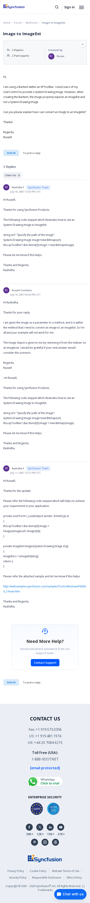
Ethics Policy (74, 877)
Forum (18, 22)
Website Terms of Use (65, 871)
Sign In (69, 7)
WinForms (32, 22)
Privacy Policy (15, 871)
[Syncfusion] (45, 858)
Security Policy (17, 877)
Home (6, 22)
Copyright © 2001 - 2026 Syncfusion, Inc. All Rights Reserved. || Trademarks (45, 888)
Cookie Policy (38, 871)
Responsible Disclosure (46, 877)
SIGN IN (11, 682)
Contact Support (45, 663)
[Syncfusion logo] (19, 6)
